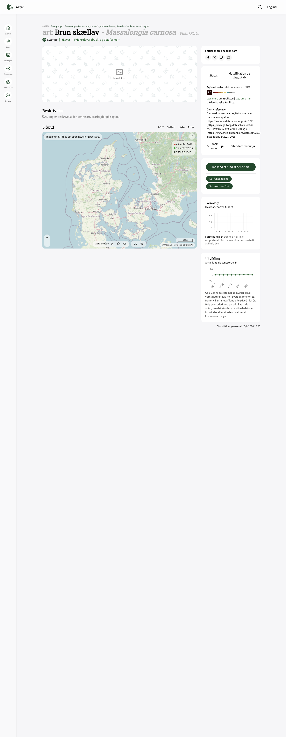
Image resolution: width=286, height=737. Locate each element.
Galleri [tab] (171, 127)
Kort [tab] (161, 127)
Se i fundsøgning (218, 179)
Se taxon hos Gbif (219, 186)
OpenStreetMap (172, 245)
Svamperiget (58, 26)
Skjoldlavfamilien (126, 26)
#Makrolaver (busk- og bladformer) (96, 40)
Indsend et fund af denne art (230, 167)
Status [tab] (213, 75)
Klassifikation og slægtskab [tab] (239, 75)
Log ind (272, 7)
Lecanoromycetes (87, 26)
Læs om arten (243, 99)
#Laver (64, 40)
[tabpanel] (230, 119)
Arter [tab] (191, 127)
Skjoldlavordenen (107, 26)
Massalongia (142, 26)
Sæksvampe (71, 26)
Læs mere (212, 99)
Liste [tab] (181, 127)
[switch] (112, 244)
